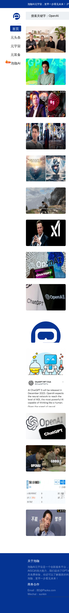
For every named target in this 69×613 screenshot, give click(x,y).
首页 (15, 28)
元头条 (16, 37)
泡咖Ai (15, 63)
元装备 (16, 54)
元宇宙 (16, 45)
